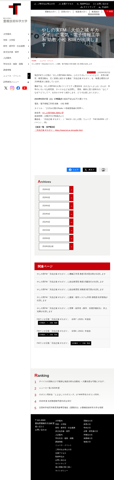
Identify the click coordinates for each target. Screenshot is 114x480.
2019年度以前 (57, 246)
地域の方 (87, 442)
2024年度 (57, 205)
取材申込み (85, 4)
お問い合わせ (102, 4)
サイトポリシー (61, 471)
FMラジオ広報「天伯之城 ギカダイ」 (63, 343)
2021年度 (57, 230)
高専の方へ (66, 12)
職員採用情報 (94, 14)
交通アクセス (67, 4)
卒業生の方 (88, 435)
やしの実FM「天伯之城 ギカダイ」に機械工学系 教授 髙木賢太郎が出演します (71, 274)
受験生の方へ (51, 12)
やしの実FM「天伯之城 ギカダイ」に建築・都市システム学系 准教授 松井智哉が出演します (72, 299)
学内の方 (87, 428)
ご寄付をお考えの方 (46, 4)
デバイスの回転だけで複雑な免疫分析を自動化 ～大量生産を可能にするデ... (72, 381)
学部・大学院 (60, 424)
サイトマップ (89, 7)
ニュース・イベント (12, 76)
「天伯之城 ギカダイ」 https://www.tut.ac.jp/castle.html (58, 130)
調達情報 (7, 70)
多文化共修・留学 (62, 431)
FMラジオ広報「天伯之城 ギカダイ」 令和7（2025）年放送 (64, 321)
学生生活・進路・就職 (64, 438)
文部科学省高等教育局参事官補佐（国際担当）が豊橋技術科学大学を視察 (71, 407)
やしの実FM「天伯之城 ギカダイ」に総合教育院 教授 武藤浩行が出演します (70, 282)
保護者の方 (88, 438)
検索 (111, 11)
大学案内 (59, 421)
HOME (34, 61)
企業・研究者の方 (91, 431)
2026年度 (57, 189)
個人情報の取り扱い (63, 467)
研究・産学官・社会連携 (65, 428)
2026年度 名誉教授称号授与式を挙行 (55, 401)
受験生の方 (88, 421)
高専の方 (87, 424)
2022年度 (57, 221)
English (105, 7)
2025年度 (57, 197)
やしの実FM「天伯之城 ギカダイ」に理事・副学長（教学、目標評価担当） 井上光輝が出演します (72, 309)
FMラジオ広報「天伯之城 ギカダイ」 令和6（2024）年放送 (64, 332)
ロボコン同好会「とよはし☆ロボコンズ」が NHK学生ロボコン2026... (69, 394)
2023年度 (57, 213)
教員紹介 (96, 12)
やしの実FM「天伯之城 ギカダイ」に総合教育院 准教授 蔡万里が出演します (70, 289)
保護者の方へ (81, 12)
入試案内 (59, 435)
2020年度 (57, 238)
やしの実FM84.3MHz (51, 113)
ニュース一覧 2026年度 (49, 388)
